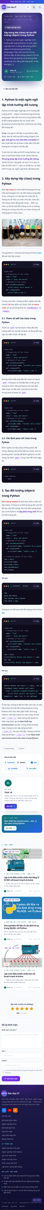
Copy (37, 264)
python (21, 748)
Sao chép (32, 768)
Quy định (14, 1206)
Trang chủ (8, 16)
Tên (4, 1051)
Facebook (10, 762)
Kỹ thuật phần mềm (9, 1120)
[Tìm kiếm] (27, 7)
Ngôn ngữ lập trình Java (11, 1148)
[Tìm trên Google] (33, 7)
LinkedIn (14, 768)
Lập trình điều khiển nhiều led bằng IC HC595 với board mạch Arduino (21, 878)
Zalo (34, 763)
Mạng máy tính (7, 1139)
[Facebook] (4, 1110)
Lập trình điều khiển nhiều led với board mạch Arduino (19, 975)
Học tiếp (9, 828)
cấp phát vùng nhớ (27, 511)
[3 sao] (22, 1009)
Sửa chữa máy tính (9, 1135)
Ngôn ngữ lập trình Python (12, 1152)
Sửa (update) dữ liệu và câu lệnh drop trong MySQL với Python (21, 926)
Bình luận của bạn (9, 1030)
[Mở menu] (39, 7)
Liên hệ (21, 1206)
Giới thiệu (5, 1206)
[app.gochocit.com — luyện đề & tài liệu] (15, 1110)
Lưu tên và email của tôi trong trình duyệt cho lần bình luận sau (23, 1071)
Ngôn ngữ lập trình (23, 16)
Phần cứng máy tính (9, 1163)
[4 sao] (27, 1009)
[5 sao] (31, 1009)
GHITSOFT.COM (36, 1203)
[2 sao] (17, 1009)
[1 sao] (12, 1009)
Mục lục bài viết (11, 89)
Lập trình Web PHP (9, 1155)
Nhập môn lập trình (9, 1159)
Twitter (22, 762)
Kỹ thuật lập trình (8, 1128)
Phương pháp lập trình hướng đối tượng (20, 159)
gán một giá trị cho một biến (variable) (19, 140)
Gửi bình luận (12, 1079)
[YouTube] (9, 1110)
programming (8, 748)
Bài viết (9, 806)
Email (4, 1061)
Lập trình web (7, 1131)
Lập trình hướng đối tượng (12, 1167)
